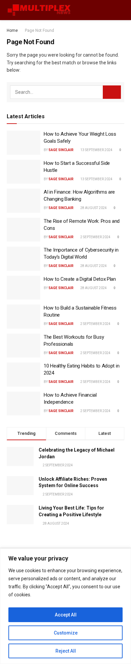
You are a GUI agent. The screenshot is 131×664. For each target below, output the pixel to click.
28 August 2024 (93, 208)
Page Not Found (39, 30)
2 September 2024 (95, 237)
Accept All (66, 614)
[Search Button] (112, 92)
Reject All (65, 651)
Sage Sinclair (61, 150)
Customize (66, 633)
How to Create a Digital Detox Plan (80, 279)
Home (12, 30)
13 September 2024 (96, 150)
